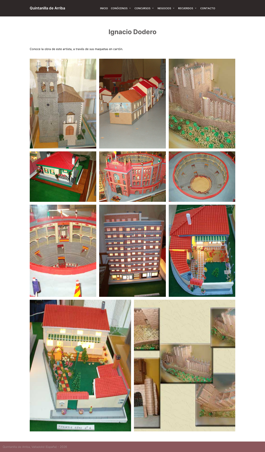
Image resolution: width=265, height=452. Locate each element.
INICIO (104, 8)
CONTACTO (207, 8)
